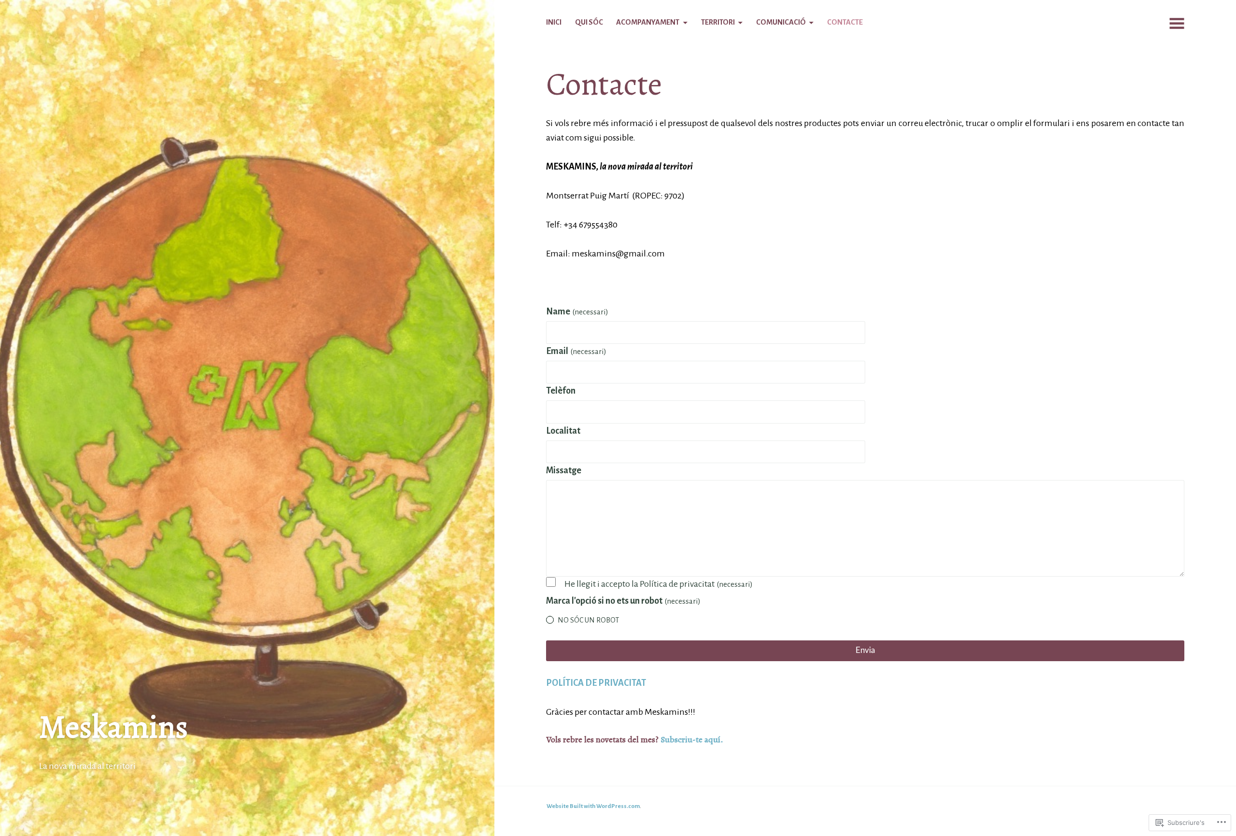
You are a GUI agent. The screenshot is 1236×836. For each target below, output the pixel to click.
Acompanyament (647, 22)
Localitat (563, 431)
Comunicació (781, 22)
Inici (554, 22)
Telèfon (561, 391)
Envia (865, 650)
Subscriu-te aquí (690, 739)
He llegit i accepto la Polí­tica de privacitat (658, 584)
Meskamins (113, 727)
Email (576, 351)
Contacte (845, 22)
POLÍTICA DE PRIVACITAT (596, 683)
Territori (718, 22)
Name (577, 311)
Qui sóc (589, 22)
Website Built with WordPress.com (593, 806)
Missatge (563, 470)
